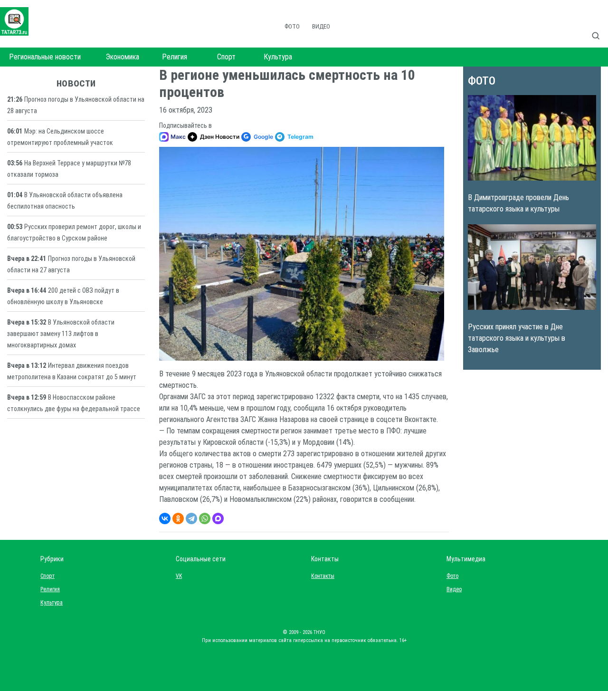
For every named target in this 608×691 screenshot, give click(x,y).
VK (179, 576)
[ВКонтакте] (165, 518)
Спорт (226, 56)
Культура (278, 56)
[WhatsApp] (204, 518)
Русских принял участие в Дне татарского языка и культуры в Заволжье (516, 338)
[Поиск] (599, 25)
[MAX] (218, 518)
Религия (174, 56)
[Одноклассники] (178, 518)
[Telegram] (191, 518)
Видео (321, 26)
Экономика (122, 56)
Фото (292, 26)
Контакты (320, 576)
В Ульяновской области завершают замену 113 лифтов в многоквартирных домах (60, 333)
